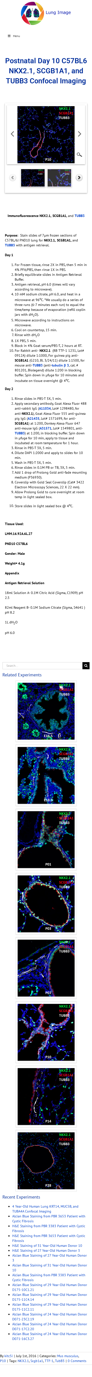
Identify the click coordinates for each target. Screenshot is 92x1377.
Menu (16, 36)
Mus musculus (67, 1356)
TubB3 (60, 1361)
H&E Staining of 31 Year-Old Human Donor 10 (47, 1245)
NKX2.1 (23, 1361)
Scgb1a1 (36, 1361)
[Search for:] (42, 665)
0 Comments (77, 1361)
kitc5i (8, 1356)
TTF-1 (49, 1361)
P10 (3, 1361)
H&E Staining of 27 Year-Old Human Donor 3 (46, 1250)
